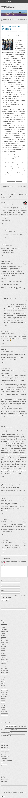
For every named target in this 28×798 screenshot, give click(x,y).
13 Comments (19, 181)
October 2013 (4, 694)
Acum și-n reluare (4, 745)
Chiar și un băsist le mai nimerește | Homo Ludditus (11, 490)
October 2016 (4, 644)
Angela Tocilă (4, 332)
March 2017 (3, 637)
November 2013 (4, 692)
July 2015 (3, 664)
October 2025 (4, 624)
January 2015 (4, 668)
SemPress (24, 792)
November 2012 (4, 715)
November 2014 (4, 672)
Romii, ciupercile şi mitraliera (11, 27)
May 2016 (3, 653)
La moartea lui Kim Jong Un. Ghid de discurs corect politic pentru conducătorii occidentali (14, 728)
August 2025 (3, 626)
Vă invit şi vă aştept (22, 19)
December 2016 (4, 640)
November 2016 (4, 642)
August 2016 (3, 648)
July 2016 (3, 650)
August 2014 (3, 677)
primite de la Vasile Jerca (6, 760)
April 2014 (3, 685)
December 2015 (4, 659)
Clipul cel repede (4, 747)
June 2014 (3, 681)
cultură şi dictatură (5, 751)
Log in (2, 776)
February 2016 (4, 657)
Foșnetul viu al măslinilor (11, 725)
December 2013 (4, 690)
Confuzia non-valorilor (5, 749)
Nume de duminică (5, 756)
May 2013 (3, 703)
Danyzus (3, 519)
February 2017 (4, 639)
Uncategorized (4, 764)
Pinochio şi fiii (4, 758)
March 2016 (3, 655)
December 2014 (4, 670)
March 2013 (3, 707)
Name (2, 580)
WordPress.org (4, 781)
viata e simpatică (11, 181)
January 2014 (4, 689)
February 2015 (4, 666)
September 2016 (4, 646)
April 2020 (3, 627)
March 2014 (3, 687)
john (2, 426)
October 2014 (4, 674)
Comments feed (4, 779)
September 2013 (4, 696)
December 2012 (4, 713)
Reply (3, 223)
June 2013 (3, 702)
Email (2, 585)
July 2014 (3, 679)
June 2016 (3, 652)
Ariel (2, 202)
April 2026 (3, 620)
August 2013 (3, 698)
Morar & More (7, 7)
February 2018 (4, 633)
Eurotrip (3, 541)
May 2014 (3, 683)
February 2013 (4, 709)
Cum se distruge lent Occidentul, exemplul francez (15, 726)
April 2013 (3, 705)
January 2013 (4, 711)
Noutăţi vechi (3, 754)
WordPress (13, 792)
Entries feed (3, 777)
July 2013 (3, 700)
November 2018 (4, 631)
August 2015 (3, 663)
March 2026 (3, 622)
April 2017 (3, 635)
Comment (3, 565)
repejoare (3, 762)
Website (2, 590)
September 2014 (4, 676)
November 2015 (4, 661)
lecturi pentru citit (4, 752)
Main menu (7, 1)
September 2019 (4, 629)
